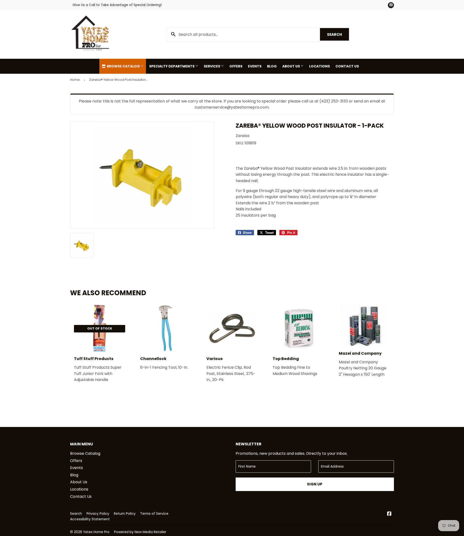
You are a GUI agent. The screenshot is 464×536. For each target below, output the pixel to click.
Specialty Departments (172, 66)
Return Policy (125, 513)
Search (338, 34)
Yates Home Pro (96, 531)
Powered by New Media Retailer (140, 531)
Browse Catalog (123, 66)
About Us (291, 66)
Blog (272, 66)
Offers (235, 66)
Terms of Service (154, 513)
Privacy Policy (98, 513)
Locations (319, 66)
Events (254, 66)
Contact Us (347, 66)
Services (212, 66)
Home (75, 79)
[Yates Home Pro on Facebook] (389, 514)
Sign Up (314, 484)
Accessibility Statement (90, 519)
